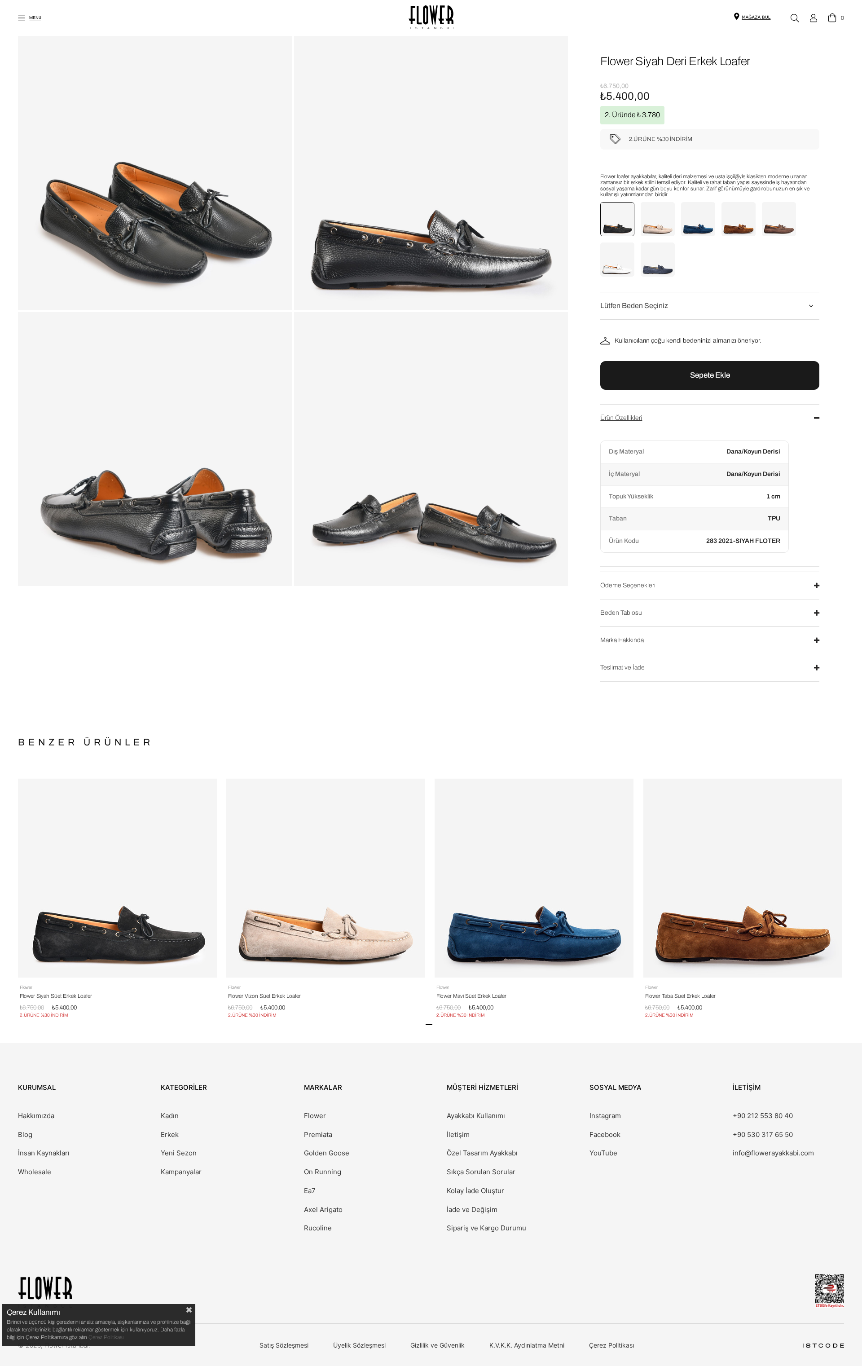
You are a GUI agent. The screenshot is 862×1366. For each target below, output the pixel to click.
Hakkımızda (36, 1116)
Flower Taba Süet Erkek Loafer (680, 996)
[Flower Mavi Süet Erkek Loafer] (698, 219)
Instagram (605, 1116)
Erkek (170, 1135)
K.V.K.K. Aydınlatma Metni (526, 1345)
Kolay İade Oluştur (475, 1191)
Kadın (170, 1116)
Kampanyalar (181, 1172)
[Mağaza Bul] (756, 16)
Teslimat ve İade (622, 667)
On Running (322, 1172)
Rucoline (318, 1228)
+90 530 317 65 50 (763, 1135)
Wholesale (34, 1172)
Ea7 (310, 1191)
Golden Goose (326, 1153)
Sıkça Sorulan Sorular (481, 1172)
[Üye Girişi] (813, 18)
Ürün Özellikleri (621, 417)
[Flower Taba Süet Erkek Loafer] (738, 219)
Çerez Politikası (611, 1345)
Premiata (318, 1135)
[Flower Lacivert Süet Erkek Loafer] (658, 259)
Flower (315, 1116)
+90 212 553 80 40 (763, 1116)
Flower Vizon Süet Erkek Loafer (264, 996)
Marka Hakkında (622, 640)
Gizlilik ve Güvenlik (437, 1345)
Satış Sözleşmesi (283, 1345)
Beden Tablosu (621, 612)
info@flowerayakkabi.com (773, 1153)
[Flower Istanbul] (45, 1292)
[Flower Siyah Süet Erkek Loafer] (617, 219)
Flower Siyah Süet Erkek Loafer (56, 996)
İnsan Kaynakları (44, 1153)
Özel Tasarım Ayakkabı (482, 1153)
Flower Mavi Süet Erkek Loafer (471, 996)
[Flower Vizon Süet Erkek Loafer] (658, 219)
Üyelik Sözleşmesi (359, 1345)
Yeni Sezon (179, 1153)
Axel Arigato (323, 1210)
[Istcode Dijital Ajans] (823, 1346)
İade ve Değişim (472, 1210)
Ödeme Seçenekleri (627, 585)
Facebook (604, 1135)
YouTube (603, 1153)
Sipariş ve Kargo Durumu (486, 1228)
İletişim (458, 1135)
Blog (25, 1135)
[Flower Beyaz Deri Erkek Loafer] (617, 259)
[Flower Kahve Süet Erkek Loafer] (779, 219)
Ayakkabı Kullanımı (476, 1116)
